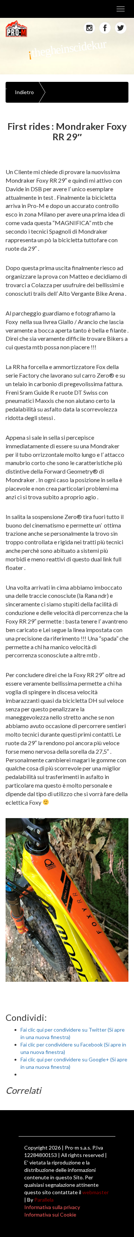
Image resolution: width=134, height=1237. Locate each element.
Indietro (24, 92)
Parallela (44, 1199)
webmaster (95, 1192)
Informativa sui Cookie (50, 1214)
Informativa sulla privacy (52, 1207)
